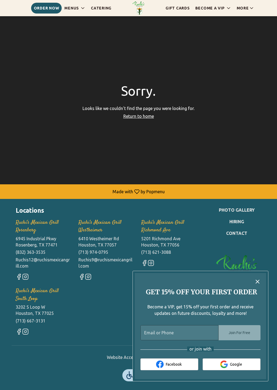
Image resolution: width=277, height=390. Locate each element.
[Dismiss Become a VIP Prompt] (257, 281)
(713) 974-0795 (93, 252)
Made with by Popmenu (84, 191)
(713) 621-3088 (156, 252)
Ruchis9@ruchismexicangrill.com (105, 262)
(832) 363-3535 (30, 252)
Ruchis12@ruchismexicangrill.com (43, 262)
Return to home (138, 116)
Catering (101, 8)
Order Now (46, 8)
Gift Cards (178, 8)
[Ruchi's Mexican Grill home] (138, 8)
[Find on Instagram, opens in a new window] (25, 277)
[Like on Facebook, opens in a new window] (19, 277)
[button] (75, 8)
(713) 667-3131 (30, 320)
